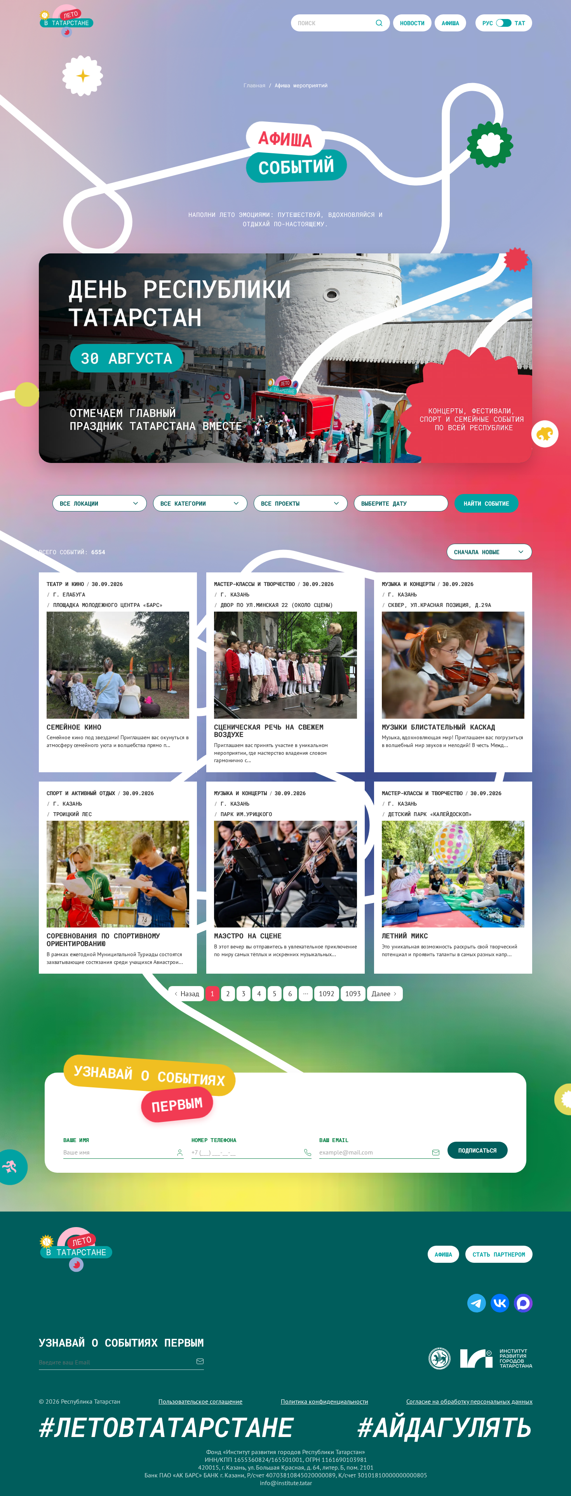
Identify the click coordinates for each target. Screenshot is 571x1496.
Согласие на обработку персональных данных (469, 1401)
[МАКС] (523, 1308)
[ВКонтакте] (500, 1308)
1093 (353, 993)
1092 (326, 993)
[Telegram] (476, 1308)
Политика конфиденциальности (324, 1401)
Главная (254, 85)
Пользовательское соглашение (200, 1401)
